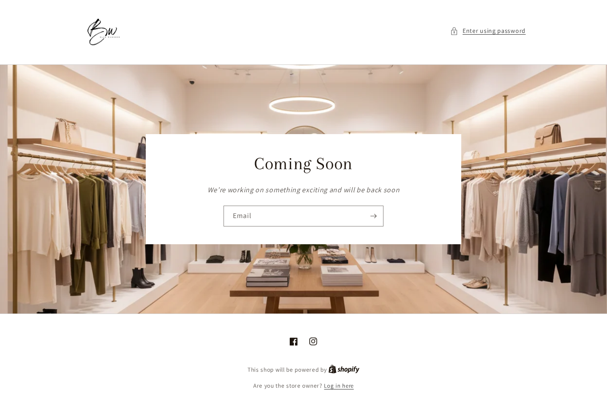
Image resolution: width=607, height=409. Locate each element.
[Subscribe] (373, 216)
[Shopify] (343, 369)
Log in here (339, 385)
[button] (488, 30)
